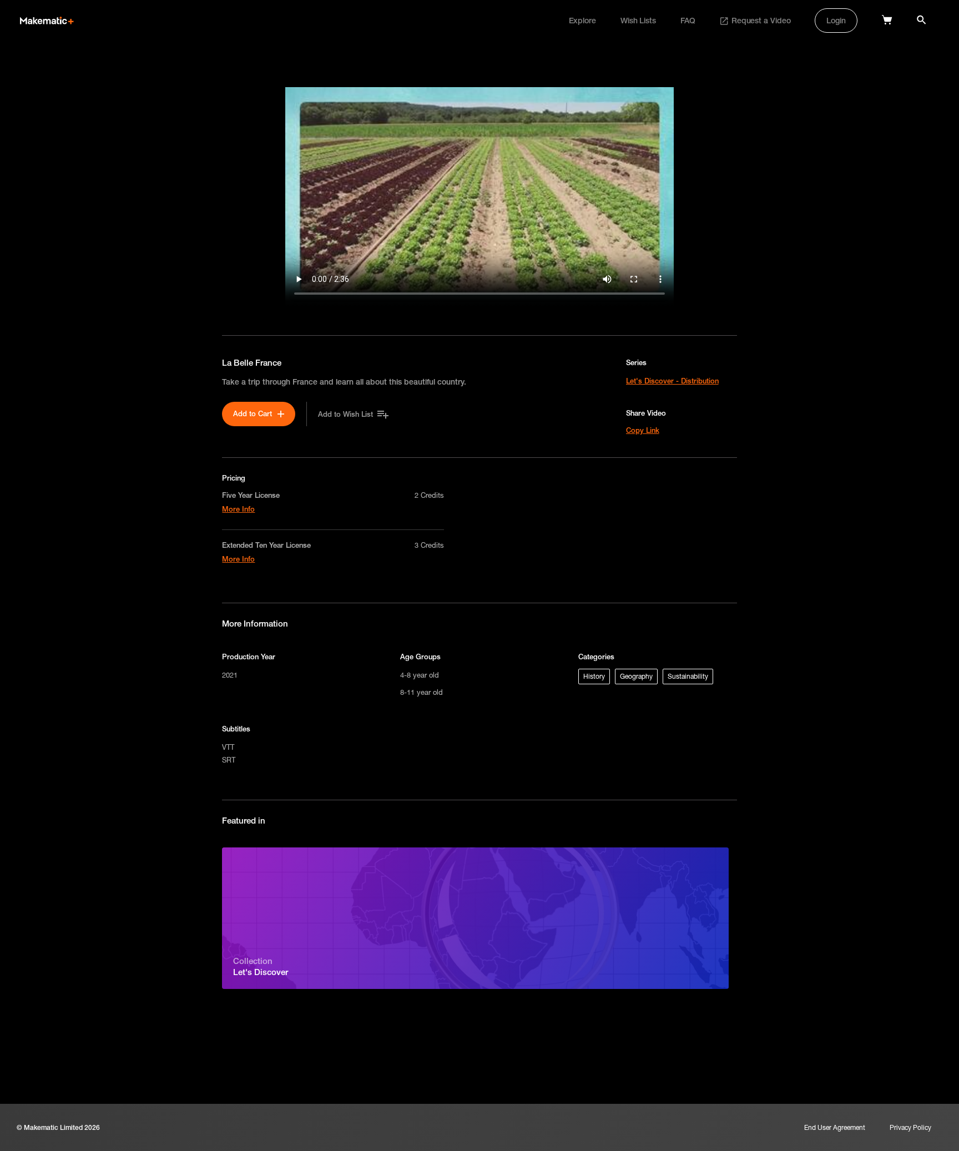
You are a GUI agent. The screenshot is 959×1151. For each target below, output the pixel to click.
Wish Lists (638, 21)
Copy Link (642, 430)
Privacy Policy (910, 1127)
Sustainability (688, 676)
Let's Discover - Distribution (672, 380)
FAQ (687, 21)
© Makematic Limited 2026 (58, 1127)
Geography (636, 676)
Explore (582, 21)
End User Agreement (834, 1127)
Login (836, 21)
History (594, 676)
